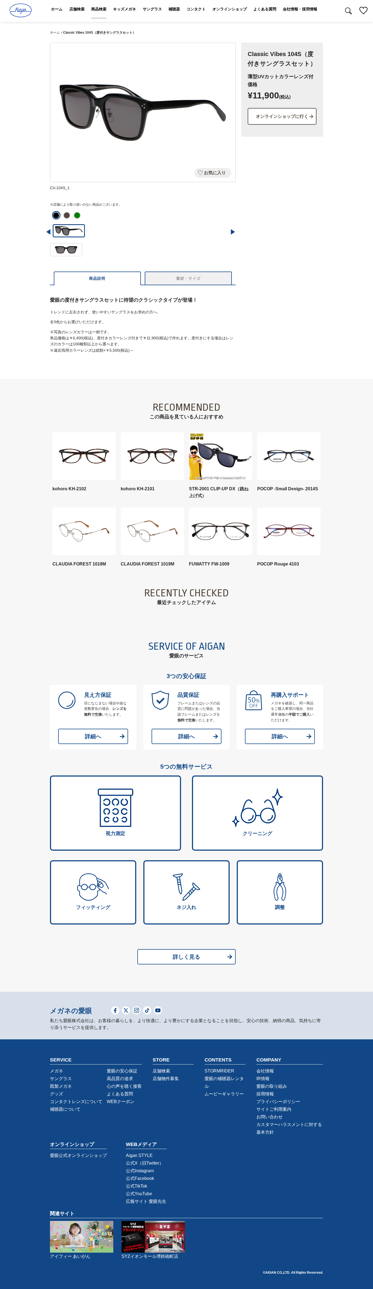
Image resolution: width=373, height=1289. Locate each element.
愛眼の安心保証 (122, 1071)
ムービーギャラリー (224, 1094)
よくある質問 (120, 1094)
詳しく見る (186, 957)
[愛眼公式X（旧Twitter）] (126, 1010)
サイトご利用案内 (273, 1109)
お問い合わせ (269, 1117)
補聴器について (65, 1109)
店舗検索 (161, 1071)
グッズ (56, 1094)
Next (233, 232)
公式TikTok (136, 1186)
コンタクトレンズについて (76, 1101)
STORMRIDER (219, 1071)
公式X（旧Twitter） (145, 1163)
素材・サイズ (188, 278)
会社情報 (265, 1071)
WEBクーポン (120, 1101)
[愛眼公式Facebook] (115, 1010)
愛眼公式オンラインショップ (78, 1155)
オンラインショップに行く (282, 116)
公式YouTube (139, 1193)
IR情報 (263, 1078)
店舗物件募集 (166, 1078)
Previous (48, 232)
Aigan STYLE (139, 1155)
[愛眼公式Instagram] (136, 1010)
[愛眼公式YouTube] (158, 1010)
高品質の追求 (120, 1078)
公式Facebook (140, 1178)
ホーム (55, 32)
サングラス (61, 1078)
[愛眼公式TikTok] (147, 1010)
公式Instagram (140, 1170)
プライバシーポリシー (278, 1101)
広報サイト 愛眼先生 (146, 1201)
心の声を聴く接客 (124, 1086)
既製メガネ (61, 1086)
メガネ (56, 1071)
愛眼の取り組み (271, 1086)
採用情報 (265, 1094)
